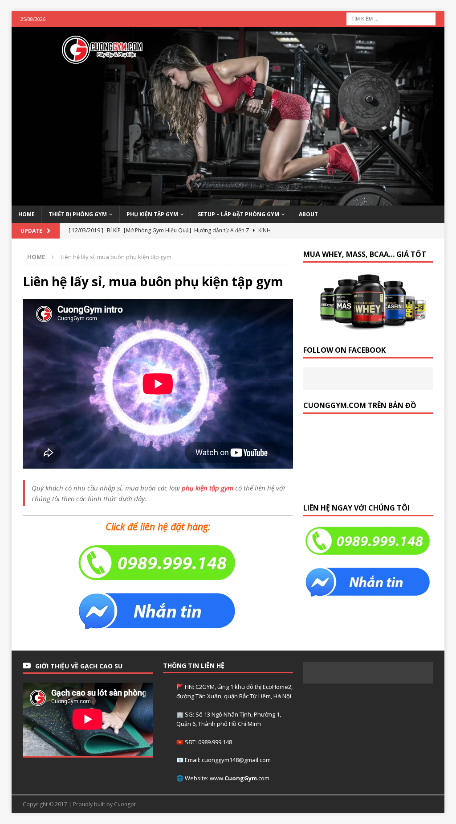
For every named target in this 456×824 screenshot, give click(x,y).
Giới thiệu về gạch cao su (78, 666)
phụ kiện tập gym (207, 487)
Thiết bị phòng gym (78, 214)
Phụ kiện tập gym (152, 214)
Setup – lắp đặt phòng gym (238, 214)
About (308, 214)
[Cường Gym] (228, 200)
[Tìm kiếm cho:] (391, 18)
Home (26, 214)
